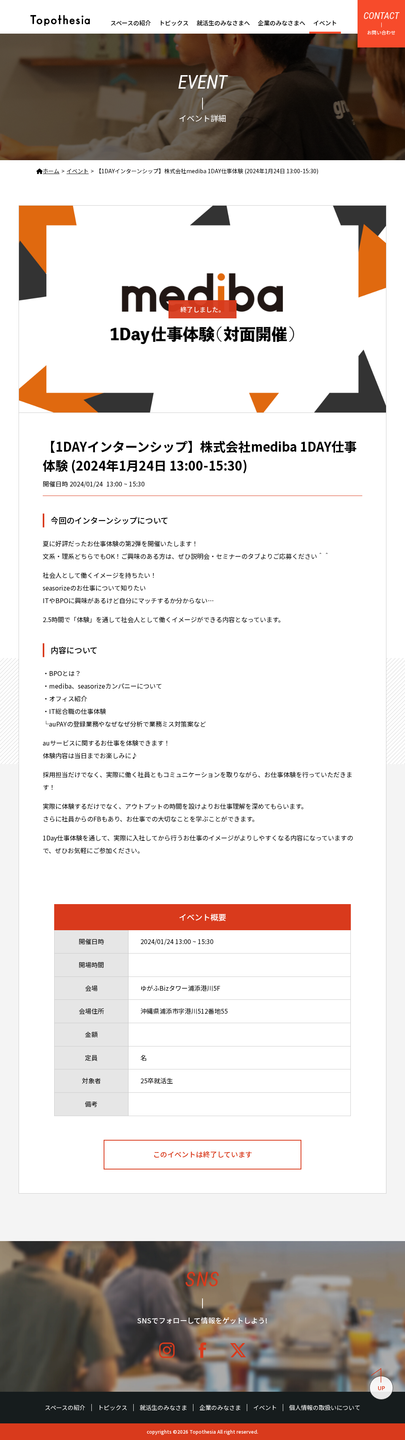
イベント (325, 23)
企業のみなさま (220, 1407)
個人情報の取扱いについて (324, 1407)
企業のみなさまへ (281, 23)
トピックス (174, 23)
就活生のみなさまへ (223, 23)
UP (381, 1388)
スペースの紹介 (130, 23)
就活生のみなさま (163, 1407)
